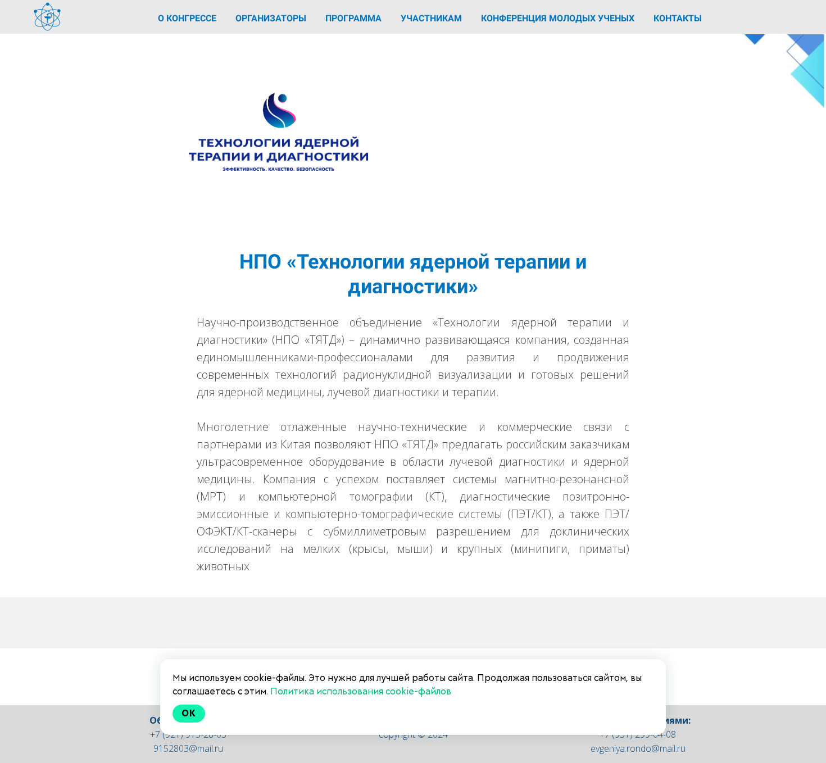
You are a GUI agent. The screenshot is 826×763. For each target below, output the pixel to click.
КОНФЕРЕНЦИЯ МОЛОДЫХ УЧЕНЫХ (559, 18)
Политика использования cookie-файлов (360, 691)
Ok (188, 713)
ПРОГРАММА (354, 18)
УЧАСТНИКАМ (432, 18)
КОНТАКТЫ (677, 18)
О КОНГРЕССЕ (188, 18)
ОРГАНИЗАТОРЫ (271, 18)
